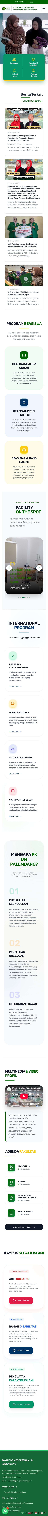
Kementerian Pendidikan (11, 1507)
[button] (39, 568)
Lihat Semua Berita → (33, 101)
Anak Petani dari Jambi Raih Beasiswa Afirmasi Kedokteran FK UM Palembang (23, 245)
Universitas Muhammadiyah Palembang (17, 1503)
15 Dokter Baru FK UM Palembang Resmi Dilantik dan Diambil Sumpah (23, 293)
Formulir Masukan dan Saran (15, 1492)
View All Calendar (22, 1227)
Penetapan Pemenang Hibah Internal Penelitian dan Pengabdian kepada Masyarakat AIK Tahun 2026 (22, 138)
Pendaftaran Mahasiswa (11, 1511)
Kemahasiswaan (20, 2)
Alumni (30, 2)
